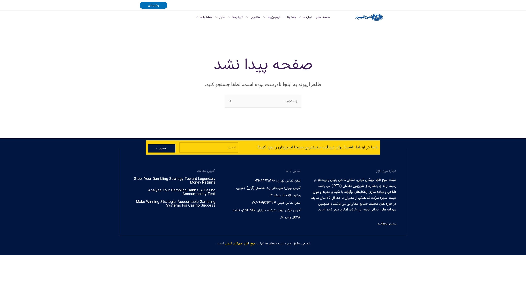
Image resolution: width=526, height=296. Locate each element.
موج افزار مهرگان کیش (240, 243)
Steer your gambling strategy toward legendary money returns (174, 180)
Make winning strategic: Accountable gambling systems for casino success (175, 203)
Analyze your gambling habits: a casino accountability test (181, 192)
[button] (153, 5)
